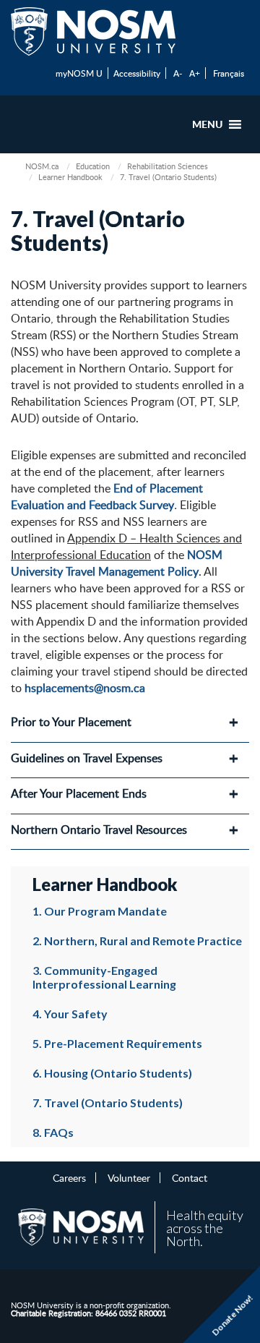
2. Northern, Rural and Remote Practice (137, 940)
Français (228, 73)
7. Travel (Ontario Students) (107, 1102)
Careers (69, 1177)
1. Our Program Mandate (99, 911)
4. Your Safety (70, 1013)
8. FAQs (53, 1132)
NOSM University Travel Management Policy (116, 563)
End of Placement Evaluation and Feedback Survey (107, 496)
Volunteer (129, 1177)
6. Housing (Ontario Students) (112, 1073)
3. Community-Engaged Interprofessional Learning (104, 977)
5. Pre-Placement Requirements (117, 1043)
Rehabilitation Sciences (167, 166)
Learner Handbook (70, 176)
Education (93, 166)
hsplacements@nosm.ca (85, 688)
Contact (189, 1177)
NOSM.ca (41, 166)
